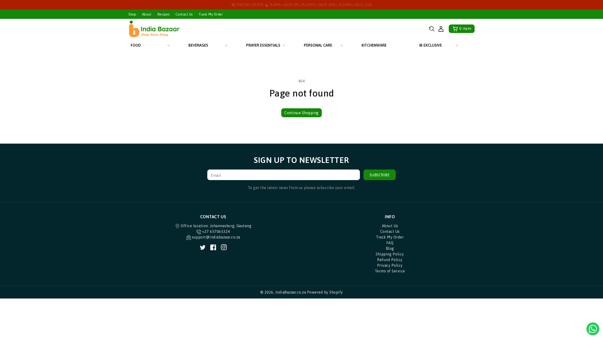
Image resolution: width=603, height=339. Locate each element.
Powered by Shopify (325, 292)
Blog (390, 248)
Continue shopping (301, 113)
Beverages (198, 45)
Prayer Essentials (263, 45)
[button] (431, 28)
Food (136, 45)
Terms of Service (390, 271)
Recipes (163, 14)
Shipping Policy (390, 254)
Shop (132, 14)
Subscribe (380, 175)
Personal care (318, 45)
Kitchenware (374, 45)
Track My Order (211, 14)
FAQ (390, 243)
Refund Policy (390, 260)
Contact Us (184, 14)
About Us (390, 226)
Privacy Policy (390, 265)
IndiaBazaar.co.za (290, 292)
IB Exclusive (430, 45)
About (147, 14)
